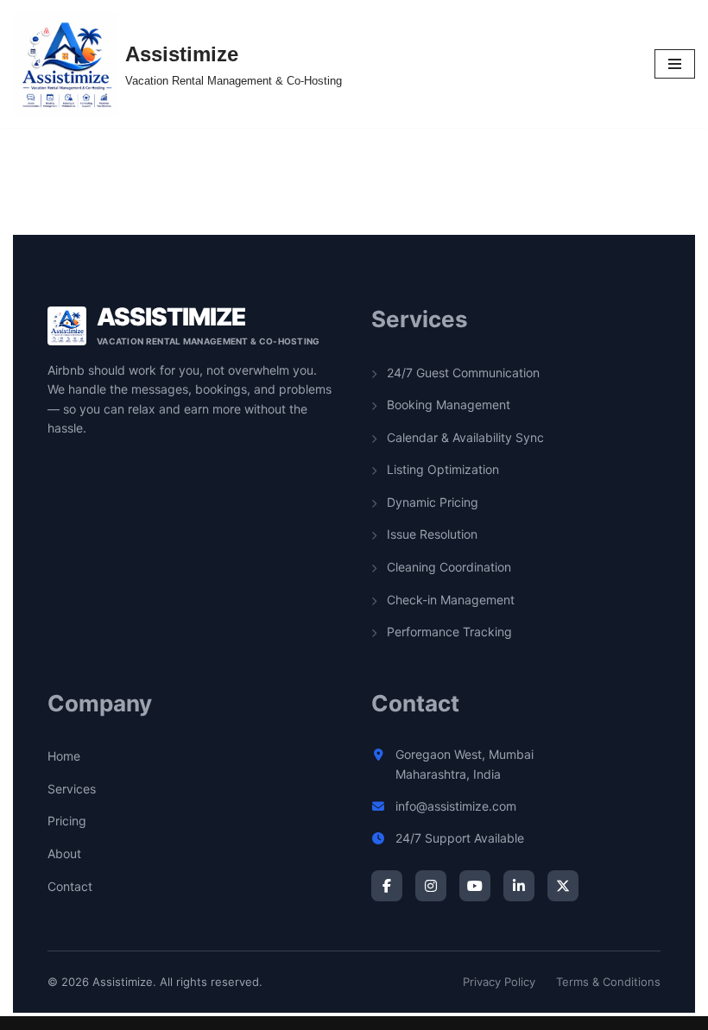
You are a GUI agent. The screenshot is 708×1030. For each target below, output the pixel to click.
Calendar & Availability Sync (463, 437)
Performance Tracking (447, 631)
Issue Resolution (430, 534)
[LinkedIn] (518, 885)
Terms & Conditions (608, 982)
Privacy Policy (499, 982)
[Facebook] (386, 885)
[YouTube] (474, 885)
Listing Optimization (441, 469)
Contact (69, 886)
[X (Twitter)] (562, 885)
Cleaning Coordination (447, 566)
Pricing (66, 820)
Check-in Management (449, 599)
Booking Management (446, 404)
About (64, 853)
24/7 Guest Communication (461, 372)
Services (71, 788)
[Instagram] (430, 885)
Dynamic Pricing (430, 502)
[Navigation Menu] (674, 64)
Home (63, 756)
